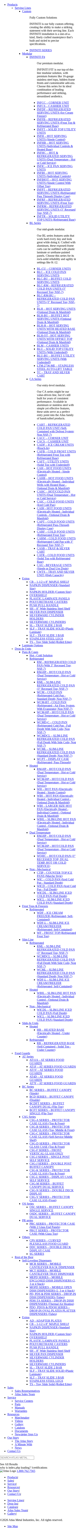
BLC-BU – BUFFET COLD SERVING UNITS (54, 280)
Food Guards (22, 1053)
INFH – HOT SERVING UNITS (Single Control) (52, 137)
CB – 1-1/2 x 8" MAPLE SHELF (49, 581)
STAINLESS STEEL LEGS (46, 638)
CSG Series (29, 1116)
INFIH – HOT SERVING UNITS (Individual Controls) (54, 174)
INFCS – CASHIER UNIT (53, 106)
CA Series (35, 379)
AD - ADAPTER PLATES (46, 1320)
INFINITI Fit (37, 57)
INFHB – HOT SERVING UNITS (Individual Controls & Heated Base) (55, 146)
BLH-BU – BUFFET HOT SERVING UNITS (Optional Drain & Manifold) (54, 319)
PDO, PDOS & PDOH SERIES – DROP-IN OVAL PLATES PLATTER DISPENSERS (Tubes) (52, 1311)
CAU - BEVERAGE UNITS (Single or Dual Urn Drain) (54, 567)
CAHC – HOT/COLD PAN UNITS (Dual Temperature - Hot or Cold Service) (56, 495)
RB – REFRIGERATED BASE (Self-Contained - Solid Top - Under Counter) (56, 1046)
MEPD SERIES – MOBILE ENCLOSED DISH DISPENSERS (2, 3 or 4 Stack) (52, 1280)
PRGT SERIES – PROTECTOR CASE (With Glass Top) (49, 1232)
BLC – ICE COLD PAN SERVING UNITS (51, 273)
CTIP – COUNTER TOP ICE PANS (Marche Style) (54, 874)
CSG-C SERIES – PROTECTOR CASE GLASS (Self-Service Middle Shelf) (51, 1137)
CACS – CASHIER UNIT (53, 441)
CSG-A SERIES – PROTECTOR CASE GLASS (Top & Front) (50, 1121)
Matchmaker (22, 1417)
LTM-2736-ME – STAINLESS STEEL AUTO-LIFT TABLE (55, 367)
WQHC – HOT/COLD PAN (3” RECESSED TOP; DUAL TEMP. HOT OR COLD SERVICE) (56, 861)
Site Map (12, 1526)
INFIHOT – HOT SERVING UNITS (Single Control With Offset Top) (54, 183)
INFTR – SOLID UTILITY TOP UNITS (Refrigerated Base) (56, 218)
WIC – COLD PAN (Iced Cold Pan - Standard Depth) (55, 881)
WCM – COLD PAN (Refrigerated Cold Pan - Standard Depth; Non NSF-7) (54, 695)
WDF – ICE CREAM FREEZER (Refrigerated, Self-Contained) (55, 916)
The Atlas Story (24, 1441)
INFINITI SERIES (41, 50)
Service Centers (24, 1400)
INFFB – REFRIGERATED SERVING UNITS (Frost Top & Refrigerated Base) (56, 123)
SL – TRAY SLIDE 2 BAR (46, 625)
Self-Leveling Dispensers (36, 1260)
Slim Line (28, 939)
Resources (13, 1414)
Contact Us (13, 1451)
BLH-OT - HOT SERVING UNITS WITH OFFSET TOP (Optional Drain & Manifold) (54, 339)
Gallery (19, 1424)
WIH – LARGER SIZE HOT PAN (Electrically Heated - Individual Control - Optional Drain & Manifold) (54, 810)
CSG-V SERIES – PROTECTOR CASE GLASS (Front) (50, 1198)
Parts (17, 1404)
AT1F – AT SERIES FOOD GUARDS (53, 1066)
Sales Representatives (27, 1390)
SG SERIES (37, 1253)
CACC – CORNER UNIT (52, 438)
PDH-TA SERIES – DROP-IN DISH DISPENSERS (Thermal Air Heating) (52, 1302)
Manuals (20, 1407)
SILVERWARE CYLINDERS (48, 622)
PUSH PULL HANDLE (44, 605)
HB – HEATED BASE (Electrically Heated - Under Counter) (53, 1033)
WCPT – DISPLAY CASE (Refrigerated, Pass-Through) (54, 760)
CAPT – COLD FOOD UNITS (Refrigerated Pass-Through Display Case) (56, 525)
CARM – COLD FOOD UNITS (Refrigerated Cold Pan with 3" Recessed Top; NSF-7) (56, 542)
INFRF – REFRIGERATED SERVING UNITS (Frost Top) (55, 201)
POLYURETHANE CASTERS (49, 601)
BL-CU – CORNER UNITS (54, 268)
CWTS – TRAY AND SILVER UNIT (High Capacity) (55, 573)
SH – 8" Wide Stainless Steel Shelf (50, 608)
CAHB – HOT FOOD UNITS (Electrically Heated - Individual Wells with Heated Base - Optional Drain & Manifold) (55, 483)
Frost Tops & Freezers (35, 906)
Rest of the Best (24, 1257)
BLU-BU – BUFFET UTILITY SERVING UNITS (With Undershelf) (56, 359)
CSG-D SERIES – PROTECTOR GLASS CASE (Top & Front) (50, 1145)
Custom (26, 11)
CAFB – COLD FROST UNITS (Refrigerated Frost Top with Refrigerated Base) (56, 455)
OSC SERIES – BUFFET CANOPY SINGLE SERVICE (52, 1208)
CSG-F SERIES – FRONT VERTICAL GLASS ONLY (46, 1152)
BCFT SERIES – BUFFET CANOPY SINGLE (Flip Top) (52, 1111)
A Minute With (23, 1444)
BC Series (28, 1086)
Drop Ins (12, 1503)
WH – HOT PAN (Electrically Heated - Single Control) (54, 791)
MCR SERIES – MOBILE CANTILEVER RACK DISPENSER (52, 1265)
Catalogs (20, 1427)
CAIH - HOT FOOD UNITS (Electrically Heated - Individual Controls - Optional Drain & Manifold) (55, 513)
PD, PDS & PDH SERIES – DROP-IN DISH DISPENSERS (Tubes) (53, 1295)
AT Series (28, 1056)
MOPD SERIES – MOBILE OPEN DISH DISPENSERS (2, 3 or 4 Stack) (52, 1289)
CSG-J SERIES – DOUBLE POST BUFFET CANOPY (51, 1165)
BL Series (35, 223)
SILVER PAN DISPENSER (46, 611)
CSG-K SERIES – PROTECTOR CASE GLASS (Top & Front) (50, 1172)
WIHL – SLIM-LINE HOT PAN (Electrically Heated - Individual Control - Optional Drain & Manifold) (56, 824)
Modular (27, 53)
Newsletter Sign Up (26, 1434)
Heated (34, 765)
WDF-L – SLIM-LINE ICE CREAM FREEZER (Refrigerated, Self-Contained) (54, 926)
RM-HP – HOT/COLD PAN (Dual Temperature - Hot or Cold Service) (56, 675)
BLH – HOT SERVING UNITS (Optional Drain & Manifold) (56, 310)
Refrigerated (37, 658)
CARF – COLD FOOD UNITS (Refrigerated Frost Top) (56, 533)
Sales (10, 1387)
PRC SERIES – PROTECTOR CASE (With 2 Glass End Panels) (52, 1225)
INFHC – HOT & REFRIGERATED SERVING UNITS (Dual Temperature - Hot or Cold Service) (56, 157)
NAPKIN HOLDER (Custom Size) (50, 591)
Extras (26, 578)
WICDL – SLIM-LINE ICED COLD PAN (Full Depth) (54, 894)
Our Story (13, 1437)
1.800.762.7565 (26, 1470)
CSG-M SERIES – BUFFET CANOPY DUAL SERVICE (47, 1185)
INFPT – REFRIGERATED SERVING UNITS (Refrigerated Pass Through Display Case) (56, 193)
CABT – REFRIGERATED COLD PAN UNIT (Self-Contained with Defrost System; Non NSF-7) (55, 429)
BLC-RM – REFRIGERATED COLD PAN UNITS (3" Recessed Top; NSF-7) (55, 289)
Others (26, 1237)
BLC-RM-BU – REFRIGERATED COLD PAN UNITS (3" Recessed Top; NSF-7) (56, 300)
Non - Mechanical (40, 869)
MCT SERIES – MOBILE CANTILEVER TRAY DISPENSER (52, 1272)
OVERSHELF (38, 595)
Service (11, 1397)
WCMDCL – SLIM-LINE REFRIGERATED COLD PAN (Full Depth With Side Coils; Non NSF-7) (56, 740)
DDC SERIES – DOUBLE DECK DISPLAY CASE (50, 1249)
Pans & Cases (30, 652)
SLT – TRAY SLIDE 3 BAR (47, 635)
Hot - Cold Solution (41, 655)
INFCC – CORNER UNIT (53, 102)
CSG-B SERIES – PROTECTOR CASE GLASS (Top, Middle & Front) (52, 1128)
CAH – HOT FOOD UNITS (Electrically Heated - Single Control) (54, 471)
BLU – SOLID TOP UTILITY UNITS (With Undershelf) (55, 350)
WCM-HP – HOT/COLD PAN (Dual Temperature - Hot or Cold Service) (56, 715)
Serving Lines (23, 7)
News (18, 1447)
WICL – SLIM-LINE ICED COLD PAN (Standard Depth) (55, 901)
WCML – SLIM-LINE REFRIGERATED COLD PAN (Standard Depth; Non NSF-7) (56, 752)
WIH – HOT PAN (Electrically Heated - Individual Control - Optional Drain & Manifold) (55, 799)
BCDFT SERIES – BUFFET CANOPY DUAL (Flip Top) (47, 1105)
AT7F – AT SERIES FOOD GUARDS (53, 1083)
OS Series (28, 1203)
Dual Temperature (40, 832)
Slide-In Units (30, 1023)
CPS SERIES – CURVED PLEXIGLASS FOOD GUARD (49, 1242)
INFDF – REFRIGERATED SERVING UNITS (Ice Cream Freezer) (55, 113)
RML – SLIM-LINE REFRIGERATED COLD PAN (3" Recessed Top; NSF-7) (56, 685)
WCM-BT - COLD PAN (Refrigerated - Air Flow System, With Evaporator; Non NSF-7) (56, 705)
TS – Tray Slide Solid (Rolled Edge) (51, 642)
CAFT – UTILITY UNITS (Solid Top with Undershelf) (53, 463)
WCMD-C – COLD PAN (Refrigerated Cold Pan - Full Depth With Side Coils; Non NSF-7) (54, 727)
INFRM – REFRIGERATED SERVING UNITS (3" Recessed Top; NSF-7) (56, 210)
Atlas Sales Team (25, 1394)
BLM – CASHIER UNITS (53, 345)
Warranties (21, 1411)
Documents (21, 1431)
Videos (19, 1421)
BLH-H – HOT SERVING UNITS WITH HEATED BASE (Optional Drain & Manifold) (56, 329)
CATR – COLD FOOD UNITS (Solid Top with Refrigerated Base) (56, 558)
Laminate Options (32, 645)
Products (12, 4)
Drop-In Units (23, 648)
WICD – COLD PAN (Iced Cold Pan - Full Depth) (56, 887)
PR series (27, 1220)
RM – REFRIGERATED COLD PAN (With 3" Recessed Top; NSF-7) (56, 665)
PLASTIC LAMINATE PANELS (50, 598)
